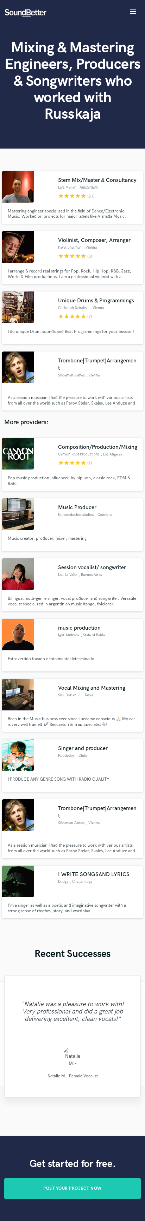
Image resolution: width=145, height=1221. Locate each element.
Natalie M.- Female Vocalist (73, 1075)
